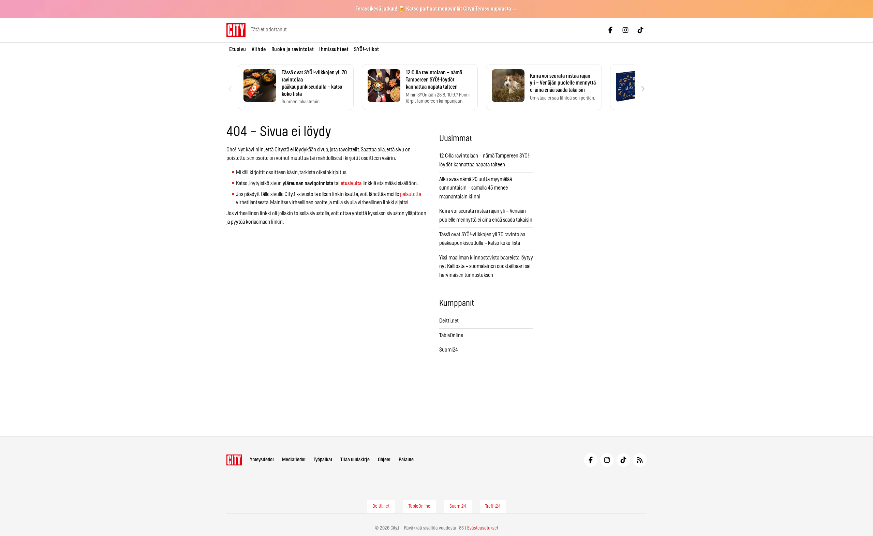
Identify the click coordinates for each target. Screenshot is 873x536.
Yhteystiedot (262, 459)
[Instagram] (625, 30)
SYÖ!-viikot (366, 49)
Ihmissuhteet (334, 49)
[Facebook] (610, 30)
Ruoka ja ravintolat (292, 49)
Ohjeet (384, 459)
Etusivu (237, 49)
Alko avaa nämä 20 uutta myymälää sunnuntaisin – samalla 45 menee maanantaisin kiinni (475, 188)
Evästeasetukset (482, 528)
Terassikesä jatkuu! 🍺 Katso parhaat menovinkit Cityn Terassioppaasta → (437, 9)
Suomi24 (448, 350)
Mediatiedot (294, 459)
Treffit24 (493, 506)
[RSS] (640, 460)
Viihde (259, 49)
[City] (234, 460)
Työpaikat (323, 459)
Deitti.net (449, 321)
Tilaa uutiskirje (355, 459)
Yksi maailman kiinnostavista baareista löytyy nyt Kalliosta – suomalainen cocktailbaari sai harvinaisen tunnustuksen (486, 266)
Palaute (406, 459)
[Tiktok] (640, 30)
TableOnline (451, 335)
